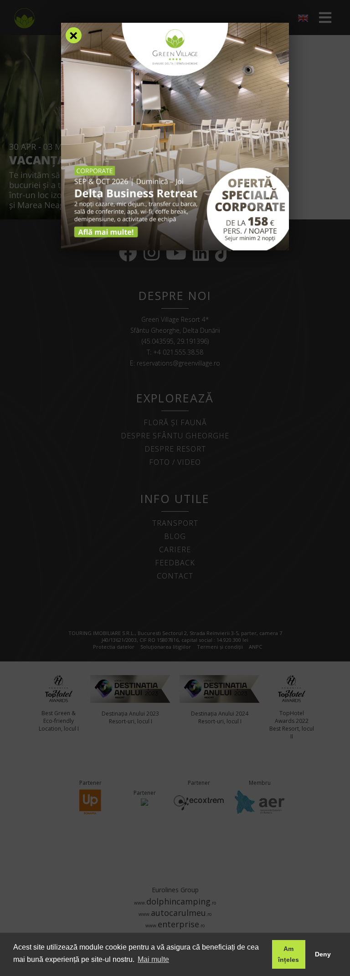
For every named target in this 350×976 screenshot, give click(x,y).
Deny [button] (323, 954)
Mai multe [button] (153, 959)
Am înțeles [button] (288, 954)
